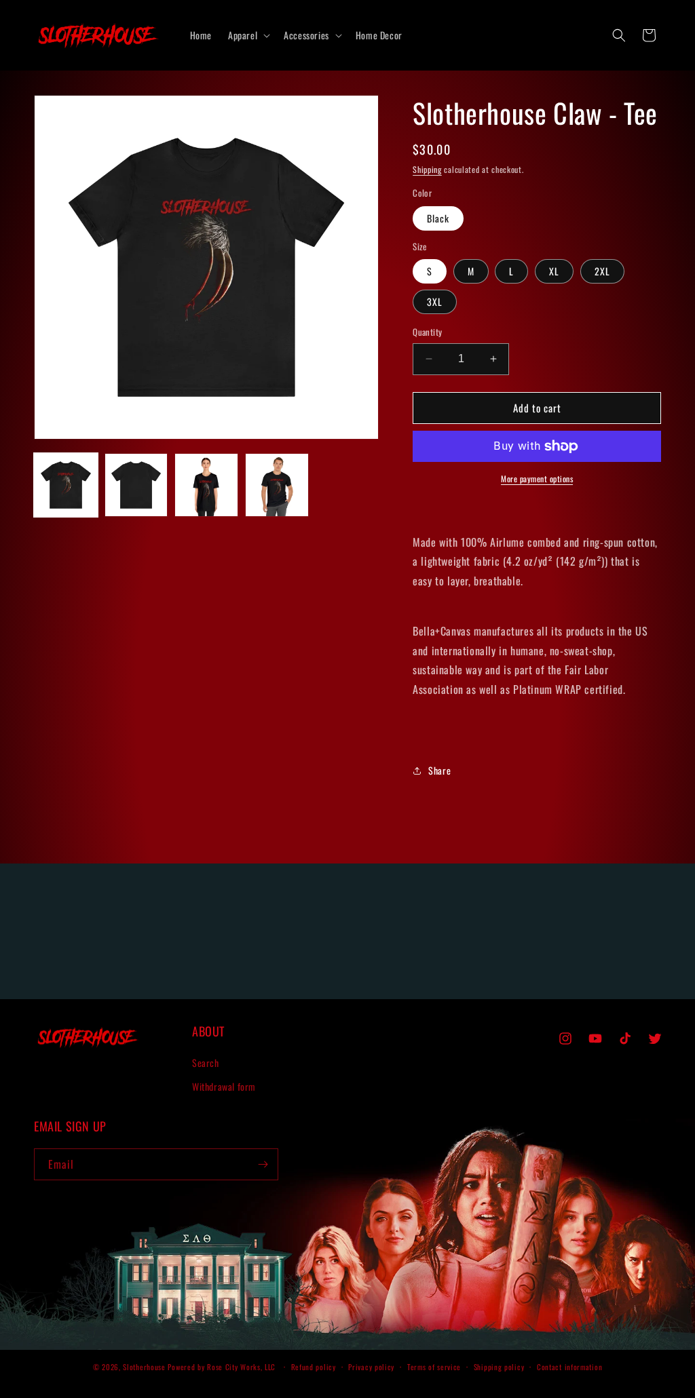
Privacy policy (371, 1366)
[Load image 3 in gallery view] (206, 485)
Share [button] (439, 770)
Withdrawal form (224, 1086)
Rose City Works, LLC (241, 1366)
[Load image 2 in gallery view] (136, 485)
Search (205, 1062)
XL (554, 271)
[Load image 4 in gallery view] (277, 485)
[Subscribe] (263, 1164)
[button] (248, 35)
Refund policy (313, 1366)
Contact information (569, 1366)
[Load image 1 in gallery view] (66, 485)
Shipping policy (499, 1366)
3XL (435, 301)
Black (438, 218)
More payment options (537, 478)
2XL (602, 271)
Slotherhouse (144, 1366)
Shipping (427, 169)
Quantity (427, 332)
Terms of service (434, 1366)
